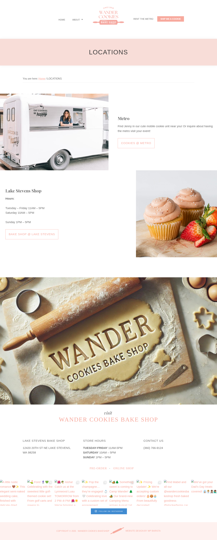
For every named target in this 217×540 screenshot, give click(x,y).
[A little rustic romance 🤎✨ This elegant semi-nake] (13, 493)
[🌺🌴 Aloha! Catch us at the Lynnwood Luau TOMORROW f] (67, 493)
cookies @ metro (136, 143)
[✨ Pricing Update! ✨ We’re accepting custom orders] (149, 493)
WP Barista (154, 531)
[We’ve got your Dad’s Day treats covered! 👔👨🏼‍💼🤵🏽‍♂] (204, 493)
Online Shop (123, 468)
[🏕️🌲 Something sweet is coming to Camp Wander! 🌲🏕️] (122, 493)
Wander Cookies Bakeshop (93, 531)
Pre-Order (98, 468)
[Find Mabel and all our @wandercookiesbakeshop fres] (177, 493)
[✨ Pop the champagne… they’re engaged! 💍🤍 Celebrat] (95, 493)
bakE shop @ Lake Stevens (32, 234)
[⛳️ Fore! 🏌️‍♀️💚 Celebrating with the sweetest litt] (40, 493)
